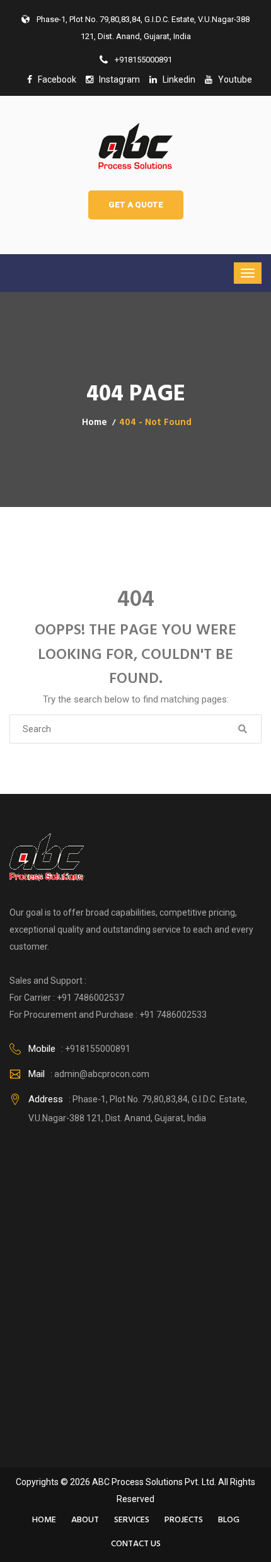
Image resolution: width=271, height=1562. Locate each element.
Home (94, 422)
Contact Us (136, 1544)
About (85, 1520)
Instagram (116, 79)
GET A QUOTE (135, 204)
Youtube (232, 79)
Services (131, 1520)
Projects (183, 1520)
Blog (228, 1520)
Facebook (54, 79)
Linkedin (176, 79)
